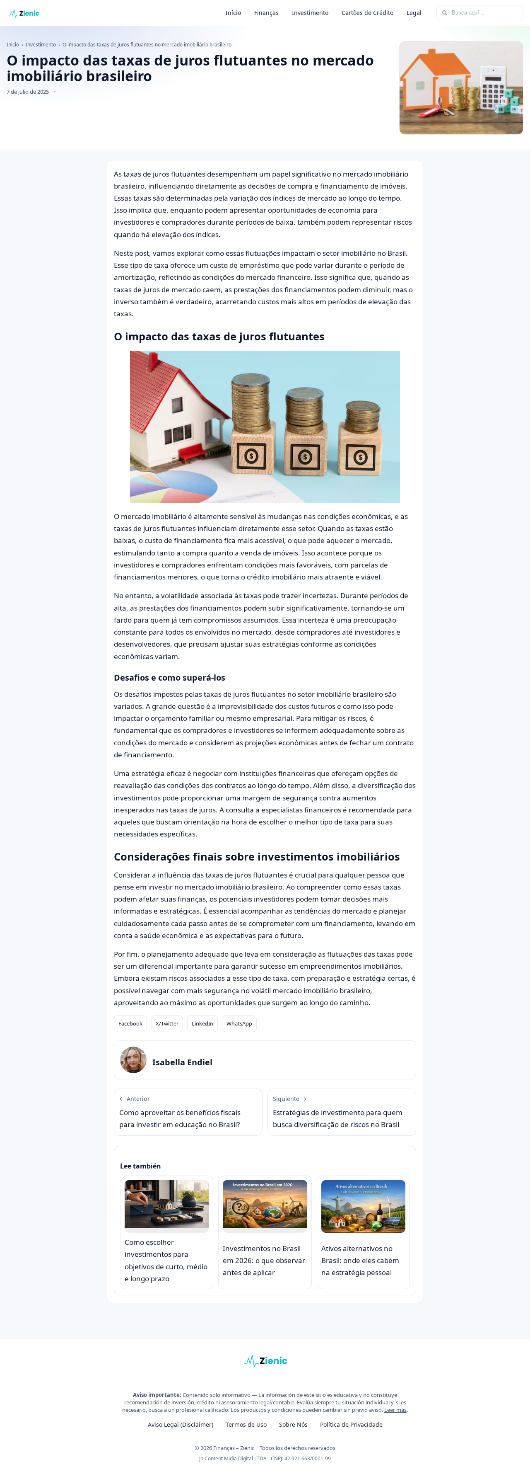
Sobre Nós (293, 1424)
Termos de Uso (246, 1424)
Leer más (395, 1409)
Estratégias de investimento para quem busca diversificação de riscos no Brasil (337, 1112)
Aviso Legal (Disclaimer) (180, 1424)
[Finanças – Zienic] (23, 13)
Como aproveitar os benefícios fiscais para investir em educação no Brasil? (180, 1112)
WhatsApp (239, 1023)
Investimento (310, 13)
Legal (414, 13)
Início (233, 13)
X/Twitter (167, 1023)
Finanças (266, 13)
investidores (134, 565)
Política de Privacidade (351, 1424)
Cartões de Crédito (367, 13)
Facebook (130, 1023)
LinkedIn (202, 1023)
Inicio (13, 44)
